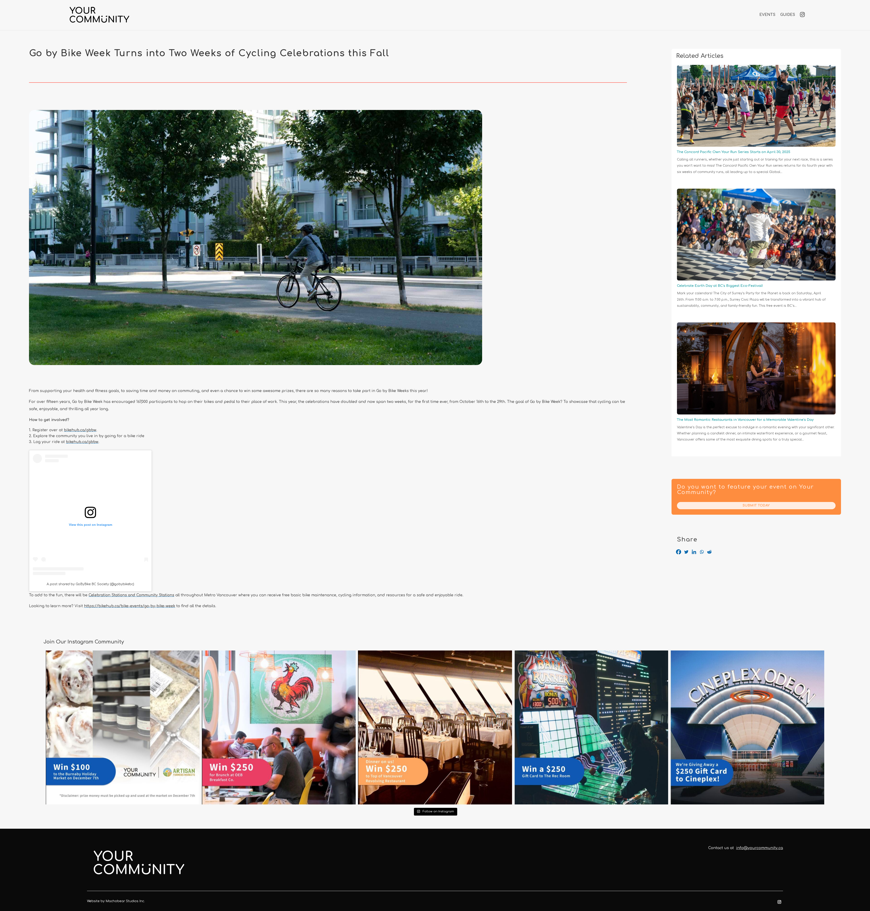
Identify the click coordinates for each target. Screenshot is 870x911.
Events (767, 15)
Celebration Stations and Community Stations (131, 595)
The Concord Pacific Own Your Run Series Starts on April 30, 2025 (733, 152)
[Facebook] (678, 551)
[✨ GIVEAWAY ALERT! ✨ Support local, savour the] (123, 727)
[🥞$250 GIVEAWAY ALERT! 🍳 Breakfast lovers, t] (279, 727)
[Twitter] (686, 551)
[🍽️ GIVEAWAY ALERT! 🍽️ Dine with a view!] (435, 727)
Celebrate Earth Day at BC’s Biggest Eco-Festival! (720, 286)
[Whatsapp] (701, 551)
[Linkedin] (694, 551)
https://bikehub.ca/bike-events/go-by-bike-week (129, 606)
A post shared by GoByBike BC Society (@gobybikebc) (90, 584)
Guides (787, 15)
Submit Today (756, 505)
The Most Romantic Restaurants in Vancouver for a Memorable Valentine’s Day (745, 420)
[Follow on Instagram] (779, 902)
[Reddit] (709, 551)
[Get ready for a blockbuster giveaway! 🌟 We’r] (747, 727)
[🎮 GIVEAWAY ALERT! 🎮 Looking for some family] (591, 727)
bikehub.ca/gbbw (80, 430)
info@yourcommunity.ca (759, 848)
